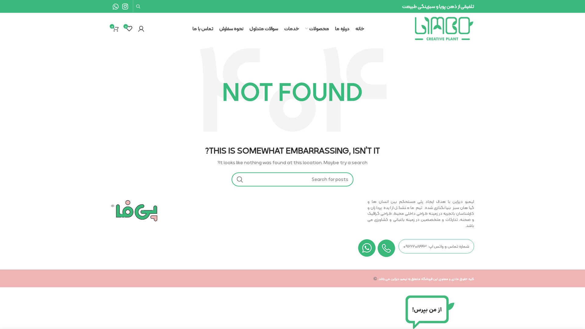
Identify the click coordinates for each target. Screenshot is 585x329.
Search (239, 179)
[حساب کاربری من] (141, 29)
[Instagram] (125, 6)
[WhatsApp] (115, 6)
